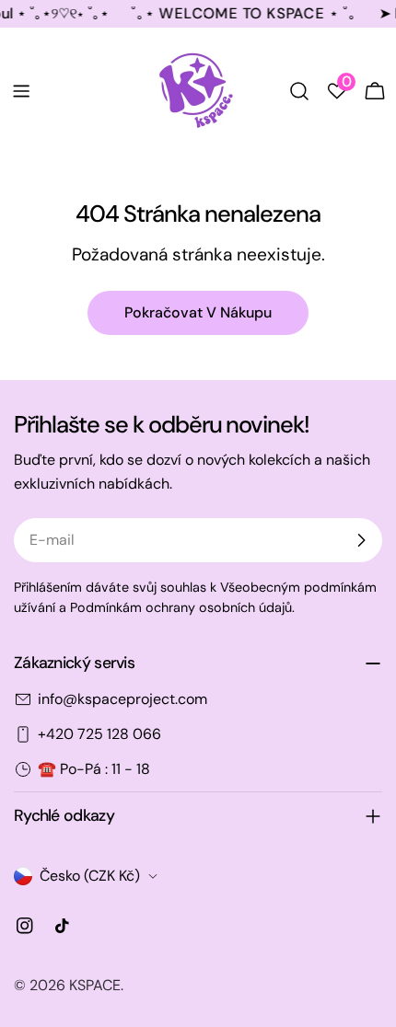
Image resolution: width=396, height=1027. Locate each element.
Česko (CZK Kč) (90, 875)
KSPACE (95, 985)
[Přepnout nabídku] (21, 91)
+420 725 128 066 (99, 734)
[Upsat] (361, 540)
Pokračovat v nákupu (198, 312)
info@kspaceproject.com (122, 699)
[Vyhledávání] (299, 91)
